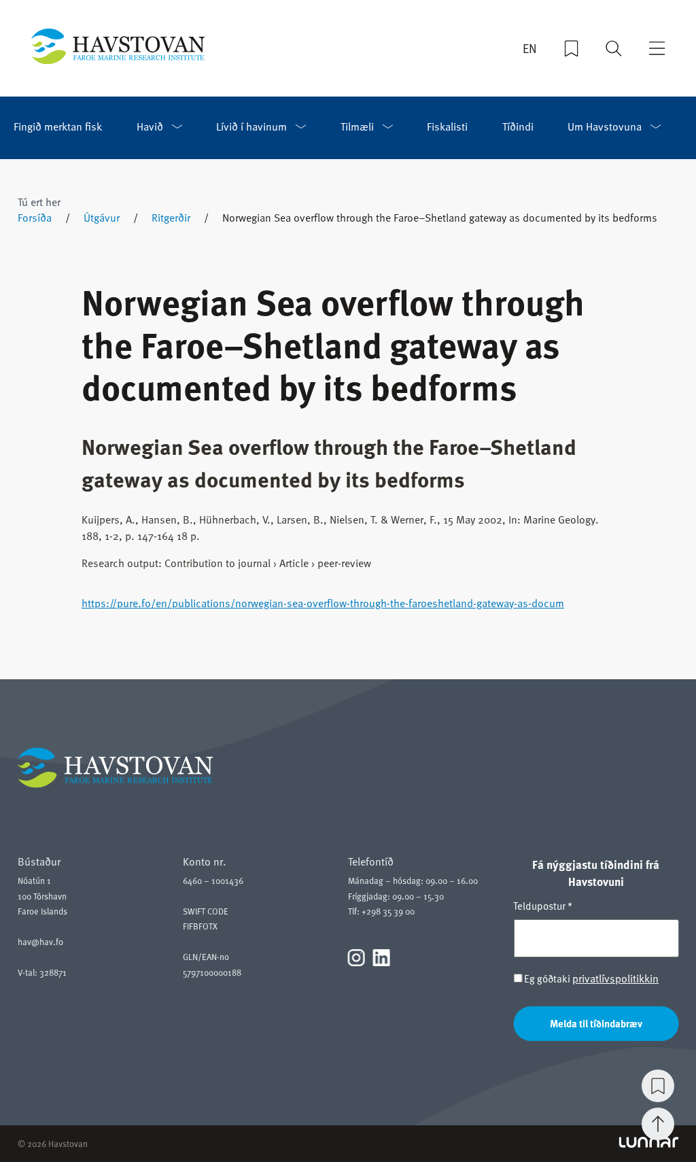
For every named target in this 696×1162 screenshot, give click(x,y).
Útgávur (102, 217)
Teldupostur (542, 906)
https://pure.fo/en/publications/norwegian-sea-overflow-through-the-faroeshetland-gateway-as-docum (323, 603)
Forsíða (35, 217)
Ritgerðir (171, 217)
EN (530, 48)
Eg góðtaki (590, 978)
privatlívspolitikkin (615, 978)
